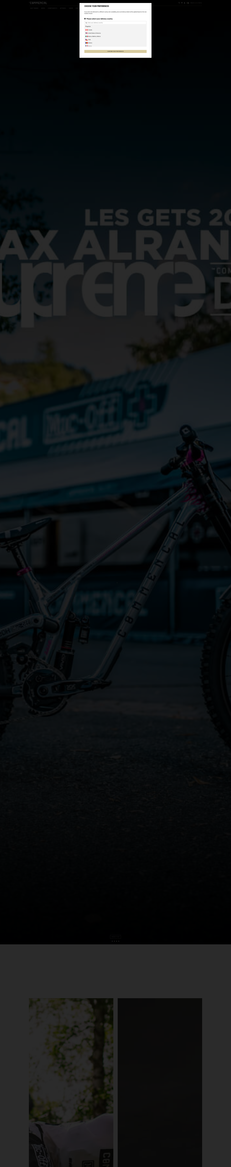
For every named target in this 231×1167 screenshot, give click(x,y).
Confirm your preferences (115, 51)
